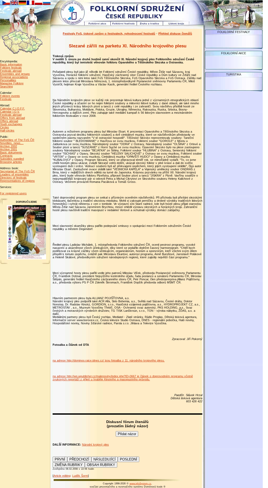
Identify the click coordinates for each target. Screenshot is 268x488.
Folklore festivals (11, 67)
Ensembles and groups (15, 73)
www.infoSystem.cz (140, 483)
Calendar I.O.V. (10, 111)
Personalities (8, 80)
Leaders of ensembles (14, 174)
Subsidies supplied (12, 158)
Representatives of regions (17, 180)
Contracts (6, 155)
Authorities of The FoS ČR (17, 139)
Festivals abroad (10, 70)
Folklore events (10, 95)
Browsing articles (11, 161)
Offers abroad (9, 121)
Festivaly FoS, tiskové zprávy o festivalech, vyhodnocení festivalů (109, 33)
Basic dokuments (11, 152)
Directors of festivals (13, 177)
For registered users (13, 193)
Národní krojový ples (95, 444)
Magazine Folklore (12, 83)
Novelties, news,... (12, 143)
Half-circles (7, 130)
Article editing (61, 475)
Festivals (6, 99)
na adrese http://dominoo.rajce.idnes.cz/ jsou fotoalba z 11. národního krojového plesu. (109, 360)
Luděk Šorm (80, 475)
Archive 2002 (8, 146)
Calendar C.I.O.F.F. (12, 108)
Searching (6, 86)
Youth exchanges (11, 124)
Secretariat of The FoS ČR (17, 171)
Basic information (11, 64)
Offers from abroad (12, 117)
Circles (4, 127)
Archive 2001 (8, 149)
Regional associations (14, 77)
